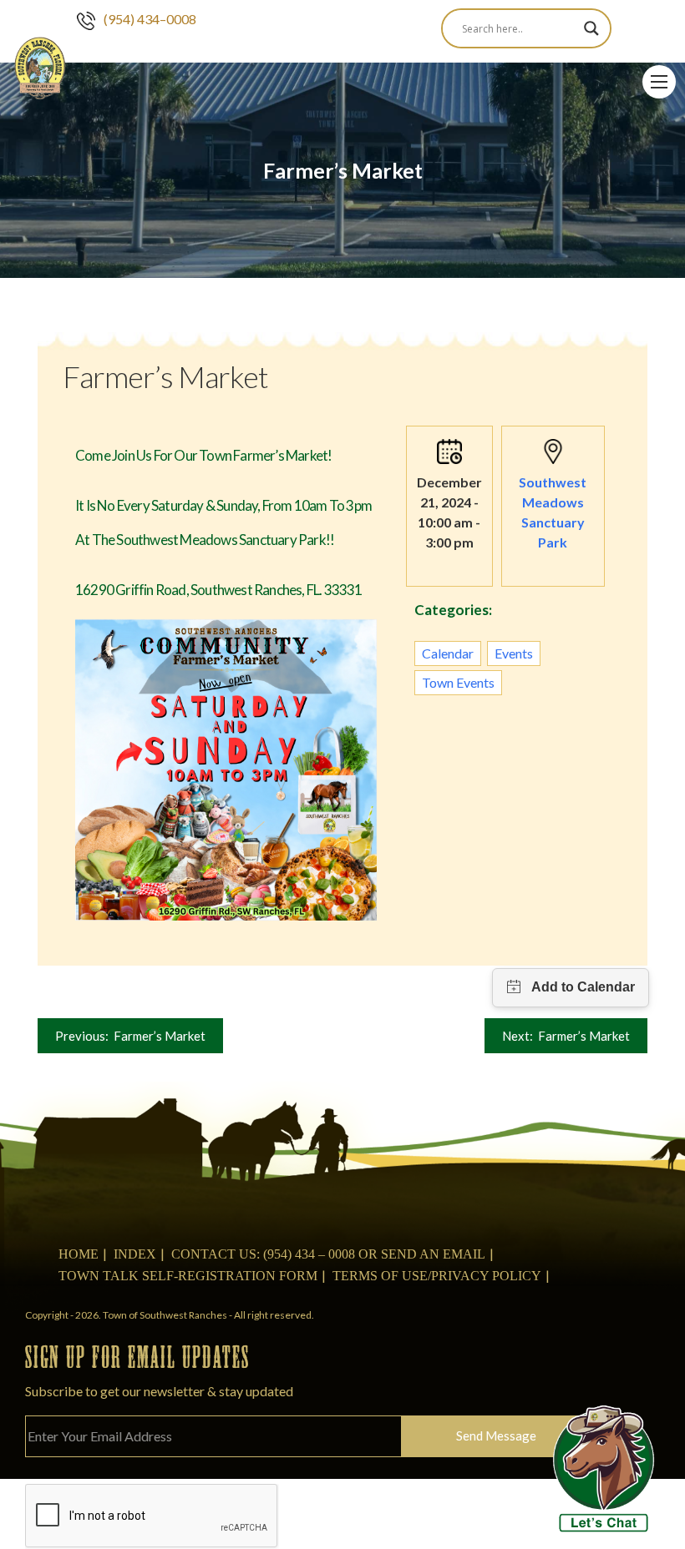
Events (514, 653)
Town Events (458, 682)
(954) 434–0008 (150, 19)
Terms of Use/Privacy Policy (436, 1276)
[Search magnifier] (591, 28)
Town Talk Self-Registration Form (187, 1276)
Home (78, 1254)
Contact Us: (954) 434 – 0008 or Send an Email (328, 1254)
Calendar (448, 653)
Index (135, 1254)
